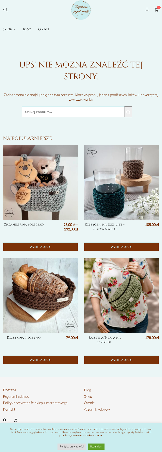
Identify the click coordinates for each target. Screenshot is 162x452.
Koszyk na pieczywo (23, 337)
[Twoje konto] (147, 9)
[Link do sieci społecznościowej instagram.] (15, 419)
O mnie (43, 29)
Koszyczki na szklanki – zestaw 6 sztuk (104, 226)
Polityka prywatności (72, 446)
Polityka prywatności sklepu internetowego (35, 403)
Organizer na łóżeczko (24, 224)
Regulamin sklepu (16, 396)
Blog (27, 29)
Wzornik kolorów (97, 409)
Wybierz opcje (40, 246)
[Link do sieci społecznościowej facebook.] (4, 419)
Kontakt (9, 409)
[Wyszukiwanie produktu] (5, 10)
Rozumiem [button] (96, 446)
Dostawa (10, 390)
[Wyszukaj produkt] (128, 111)
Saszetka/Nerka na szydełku (105, 339)
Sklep (7, 29)
